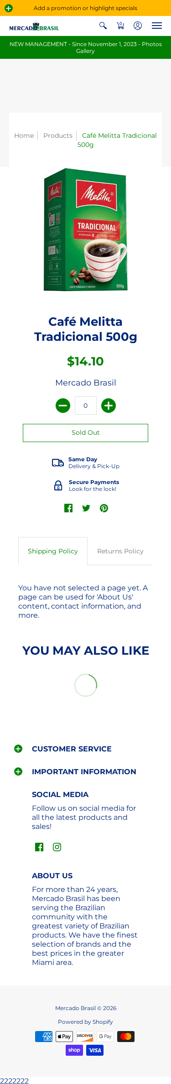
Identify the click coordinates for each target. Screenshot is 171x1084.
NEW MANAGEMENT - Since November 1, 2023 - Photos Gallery (86, 47)
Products (58, 135)
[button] (9, 8)
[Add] (108, 405)
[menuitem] (103, 26)
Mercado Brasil (85, 383)
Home (24, 135)
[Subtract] (63, 405)
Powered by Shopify (85, 1021)
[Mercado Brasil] (34, 26)
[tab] (53, 551)
